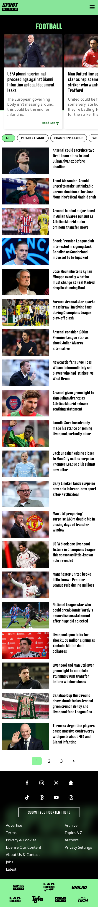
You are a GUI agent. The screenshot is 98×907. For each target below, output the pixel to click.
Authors (72, 840)
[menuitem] (33, 138)
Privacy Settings (78, 847)
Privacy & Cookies (21, 840)
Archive (71, 825)
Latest (11, 869)
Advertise (14, 825)
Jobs (9, 861)
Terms (11, 832)
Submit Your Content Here (49, 812)
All (8, 138)
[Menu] (92, 7)
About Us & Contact (23, 854)
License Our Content (23, 847)
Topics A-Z (73, 832)
